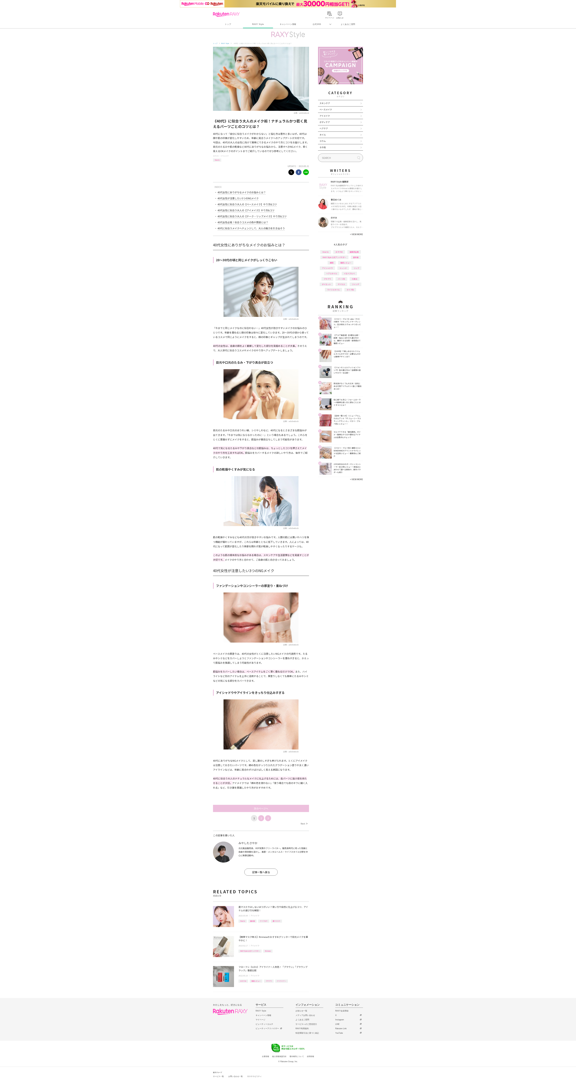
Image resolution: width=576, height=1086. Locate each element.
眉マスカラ (276, 921)
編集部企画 (354, 252)
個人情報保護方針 (279, 1056)
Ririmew (268, 951)
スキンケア (325, 103)
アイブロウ (263, 921)
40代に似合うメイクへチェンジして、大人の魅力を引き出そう (251, 228)
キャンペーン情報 (288, 24)
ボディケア (325, 122)
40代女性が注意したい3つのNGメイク (238, 198)
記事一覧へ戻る (261, 872)
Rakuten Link (341, 1028)
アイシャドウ (327, 268)
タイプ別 (350, 289)
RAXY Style (258, 24)
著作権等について (297, 1056)
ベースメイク (326, 109)
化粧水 (354, 279)
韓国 (331, 262)
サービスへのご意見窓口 (306, 1024)
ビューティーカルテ (264, 1024)
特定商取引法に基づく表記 (307, 1033)
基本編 (252, 921)
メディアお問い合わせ (305, 1015)
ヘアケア (324, 128)
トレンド (343, 268)
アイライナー (281, 981)
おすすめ (243, 981)
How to (217, 160)
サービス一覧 (218, 1076)
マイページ (260, 1020)
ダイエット (326, 284)
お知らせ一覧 (301, 1011)
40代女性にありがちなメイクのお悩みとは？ (242, 192)
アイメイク (225, 156)
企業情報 (265, 1056)
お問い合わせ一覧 (235, 1076)
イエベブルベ (349, 273)
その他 (323, 147)
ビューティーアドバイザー (267, 1028)
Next (304, 823)
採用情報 (310, 1056)
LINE (337, 1024)
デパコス (341, 284)
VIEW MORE (356, 234)
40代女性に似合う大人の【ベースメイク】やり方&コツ (247, 204)
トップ (228, 24)
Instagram (339, 1020)
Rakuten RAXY (226, 14)
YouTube (339, 1033)
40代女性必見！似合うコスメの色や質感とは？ (243, 222)
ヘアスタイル (331, 273)
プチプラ (269, 981)
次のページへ (261, 808)
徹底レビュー (256, 981)
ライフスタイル (333, 289)
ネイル (323, 134)
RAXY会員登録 (341, 1011)
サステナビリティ (254, 1076)
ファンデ (355, 284)
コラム (323, 140)
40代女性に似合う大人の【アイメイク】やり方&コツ (246, 210)
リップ (356, 268)
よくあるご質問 (348, 24)
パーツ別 (341, 279)
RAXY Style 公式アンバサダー (250, 951)
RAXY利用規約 (302, 1028)
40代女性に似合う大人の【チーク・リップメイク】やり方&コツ (252, 216)
